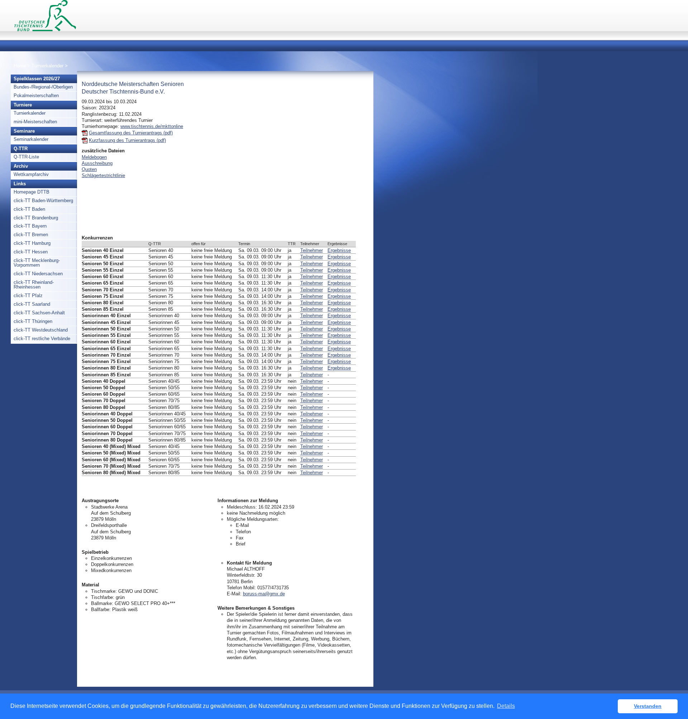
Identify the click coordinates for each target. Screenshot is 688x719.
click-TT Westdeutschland (41, 330)
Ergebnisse (339, 250)
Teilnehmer (311, 250)
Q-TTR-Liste (26, 156)
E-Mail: (234, 593)
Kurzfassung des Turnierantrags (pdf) (127, 140)
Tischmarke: (104, 591)
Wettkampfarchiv (31, 174)
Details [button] (506, 706)
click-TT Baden (29, 209)
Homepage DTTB (31, 192)
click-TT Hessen (31, 251)
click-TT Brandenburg (36, 217)
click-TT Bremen (31, 234)
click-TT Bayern (30, 226)
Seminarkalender (31, 139)
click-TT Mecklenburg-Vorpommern (37, 263)
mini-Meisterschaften (35, 121)
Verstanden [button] (647, 706)
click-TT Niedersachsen (38, 273)
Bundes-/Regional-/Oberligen (43, 87)
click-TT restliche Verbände (42, 338)
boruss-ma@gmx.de (264, 593)
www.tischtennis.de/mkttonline (151, 126)
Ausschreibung (97, 163)
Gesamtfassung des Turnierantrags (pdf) (131, 132)
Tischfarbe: (102, 597)
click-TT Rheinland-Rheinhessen (34, 285)
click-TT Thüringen (33, 321)
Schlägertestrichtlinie (103, 175)
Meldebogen (94, 157)
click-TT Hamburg (32, 243)
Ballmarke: (102, 603)
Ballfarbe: (101, 609)
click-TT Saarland (32, 304)
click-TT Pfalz (28, 295)
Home (20, 65)
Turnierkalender (47, 65)
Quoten (89, 169)
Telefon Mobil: (241, 587)
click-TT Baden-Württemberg (43, 200)
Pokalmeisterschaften (36, 95)
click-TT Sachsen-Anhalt (39, 312)
